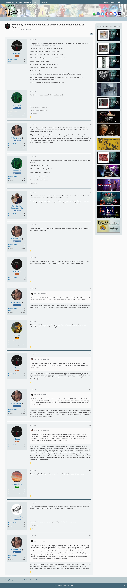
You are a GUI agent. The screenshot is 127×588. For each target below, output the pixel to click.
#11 (90, 389)
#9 (90, 321)
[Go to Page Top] (124, 585)
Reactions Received (12, 59)
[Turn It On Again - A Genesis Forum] (63, 10)
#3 (90, 124)
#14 (90, 503)
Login (106, 2)
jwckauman (17, 30)
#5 (90, 192)
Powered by (63, 585)
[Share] (91, 34)
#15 (90, 536)
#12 (90, 425)
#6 (90, 225)
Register (112, 2)
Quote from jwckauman (40, 293)
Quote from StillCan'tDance (41, 359)
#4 (90, 157)
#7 (90, 258)
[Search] (119, 2)
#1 (90, 39)
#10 (90, 354)
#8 (90, 288)
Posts (9, 61)
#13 (90, 470)
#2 (90, 91)
